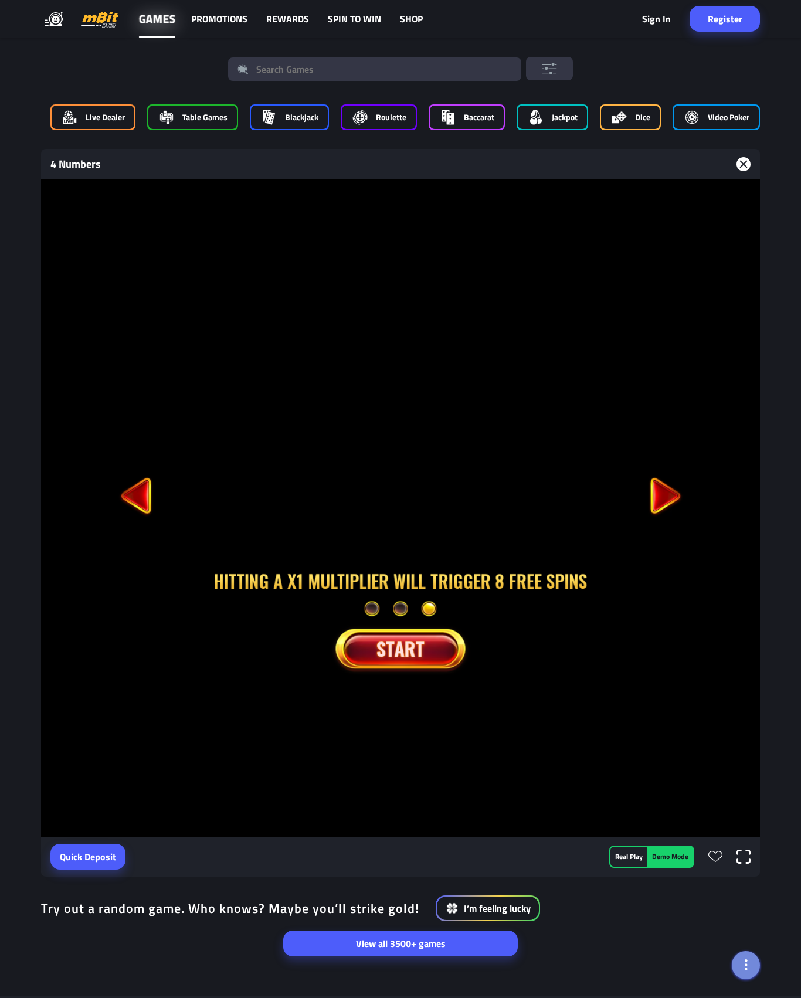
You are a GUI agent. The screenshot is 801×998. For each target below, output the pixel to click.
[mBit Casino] (99, 19)
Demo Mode (670, 856)
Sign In (656, 19)
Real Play (629, 856)
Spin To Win (354, 19)
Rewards (287, 19)
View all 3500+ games (401, 943)
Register (725, 19)
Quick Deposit (88, 857)
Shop (411, 19)
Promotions (219, 19)
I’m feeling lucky (497, 908)
